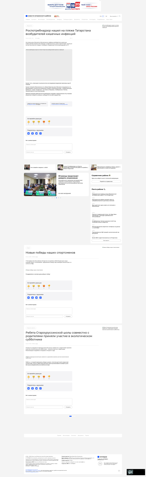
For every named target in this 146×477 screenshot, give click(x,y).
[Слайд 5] (60, 197)
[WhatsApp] (40, 133)
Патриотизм (85, 19)
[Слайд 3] (56, 197)
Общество (29, 25)
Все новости (106, 240)
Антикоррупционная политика (32, 469)
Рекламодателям (50, 19)
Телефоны (59, 19)
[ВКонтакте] (28, 133)
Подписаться (138, 472)
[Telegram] (36, 133)
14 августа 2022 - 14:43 (29, 38)
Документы (77, 19)
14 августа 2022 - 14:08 (29, 343)
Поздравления (101, 19)
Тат (106, 16)
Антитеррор (92, 19)
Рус (101, 16)
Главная (28, 19)
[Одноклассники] (32, 133)
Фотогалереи (41, 19)
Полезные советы (67, 19)
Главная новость (31, 328)
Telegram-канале (32, 104)
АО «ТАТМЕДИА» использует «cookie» (33, 470)
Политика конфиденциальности (32, 471)
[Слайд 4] (58, 197)
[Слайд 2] (54, 197)
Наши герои (109, 19)
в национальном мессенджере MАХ (60, 104)
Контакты (33, 19)
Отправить (68, 152)
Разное (87, 435)
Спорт (28, 248)
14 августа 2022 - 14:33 (29, 256)
